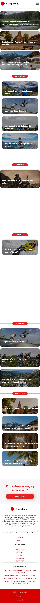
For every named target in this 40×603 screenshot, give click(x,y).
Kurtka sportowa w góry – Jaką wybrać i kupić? (18, 251)
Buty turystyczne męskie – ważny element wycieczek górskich (16, 380)
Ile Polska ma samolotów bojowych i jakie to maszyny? (20, 572)
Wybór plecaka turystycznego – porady (19, 144)
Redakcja (20, 537)
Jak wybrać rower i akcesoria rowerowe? (18, 127)
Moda (20, 234)
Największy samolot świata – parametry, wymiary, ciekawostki (20, 582)
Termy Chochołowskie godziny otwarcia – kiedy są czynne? (15, 63)
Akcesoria (20, 76)
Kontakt (20, 540)
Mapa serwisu (20, 596)
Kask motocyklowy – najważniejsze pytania (17, 181)
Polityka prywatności (20, 592)
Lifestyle (20, 164)
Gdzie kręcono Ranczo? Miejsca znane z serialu (18, 43)
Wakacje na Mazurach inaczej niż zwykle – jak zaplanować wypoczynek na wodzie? (18, 23)
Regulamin (20, 600)
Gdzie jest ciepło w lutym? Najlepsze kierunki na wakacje (21, 462)
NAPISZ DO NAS (20, 496)
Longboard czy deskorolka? (17, 111)
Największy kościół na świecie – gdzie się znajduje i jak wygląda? (22, 444)
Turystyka (20, 393)
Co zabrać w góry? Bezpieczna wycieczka (18, 92)
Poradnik (20, 323)
